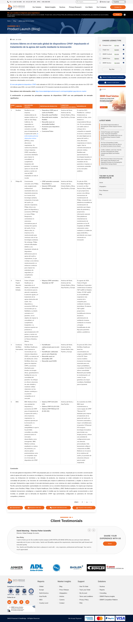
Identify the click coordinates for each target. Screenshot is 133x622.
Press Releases (103, 190)
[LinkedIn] (9, 602)
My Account (83, 593)
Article (101, 182)
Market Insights (50, 7)
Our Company (101, 7)
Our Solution (37, 7)
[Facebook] (82, 502)
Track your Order (84, 590)
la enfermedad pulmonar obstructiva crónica (31, 136)
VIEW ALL (104, 168)
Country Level (43, 603)
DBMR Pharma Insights (107, 596)
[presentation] (89, 530)
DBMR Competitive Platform (109, 599)
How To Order (83, 586)
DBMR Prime (106, 58)
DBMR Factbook (107, 54)
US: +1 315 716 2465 (15, 2)
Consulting (103, 593)
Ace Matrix (89, 7)
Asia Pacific (43, 596)
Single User (106, 50)
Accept (117, 14)
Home (9, 21)
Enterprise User (107, 45)
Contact (61, 603)
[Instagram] (27, 602)
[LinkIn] (87, 502)
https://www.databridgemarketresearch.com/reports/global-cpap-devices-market (61, 91)
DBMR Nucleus (107, 63)
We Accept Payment (75, 618)
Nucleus (62, 7)
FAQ (80, 603)
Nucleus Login (106, 2)
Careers (62, 599)
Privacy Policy (84, 599)
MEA (40, 599)
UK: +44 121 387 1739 (29, 1)
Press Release (64, 590)
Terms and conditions (86, 596)
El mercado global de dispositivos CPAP (23, 84)
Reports (102, 590)
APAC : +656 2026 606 (43, 1)
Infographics (102, 186)
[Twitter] (92, 502)
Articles (61, 596)
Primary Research (75, 7)
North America (43, 593)
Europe (41, 590)
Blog (14, 21)
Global (41, 586)
